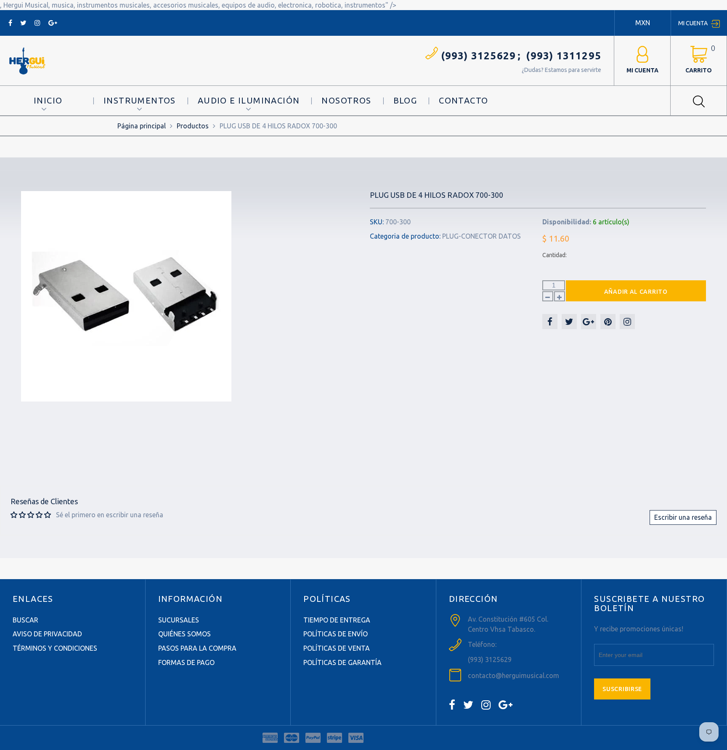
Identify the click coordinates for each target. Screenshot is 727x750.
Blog (405, 100)
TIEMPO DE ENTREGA (336, 620)
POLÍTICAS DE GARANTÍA (342, 662)
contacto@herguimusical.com (513, 675)
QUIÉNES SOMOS (184, 634)
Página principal (141, 126)
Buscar (25, 620)
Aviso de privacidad (47, 634)
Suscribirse (622, 689)
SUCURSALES (178, 620)
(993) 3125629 (478, 55)
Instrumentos (139, 100)
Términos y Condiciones (55, 648)
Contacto (463, 100)
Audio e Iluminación (249, 100)
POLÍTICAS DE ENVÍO (335, 634)
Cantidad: (554, 255)
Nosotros (346, 100)
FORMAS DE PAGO (186, 662)
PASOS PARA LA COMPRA (197, 648)
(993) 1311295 (563, 55)
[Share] (549, 321)
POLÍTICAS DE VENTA (336, 648)
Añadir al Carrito (636, 291)
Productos (193, 126)
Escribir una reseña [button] (683, 517)
